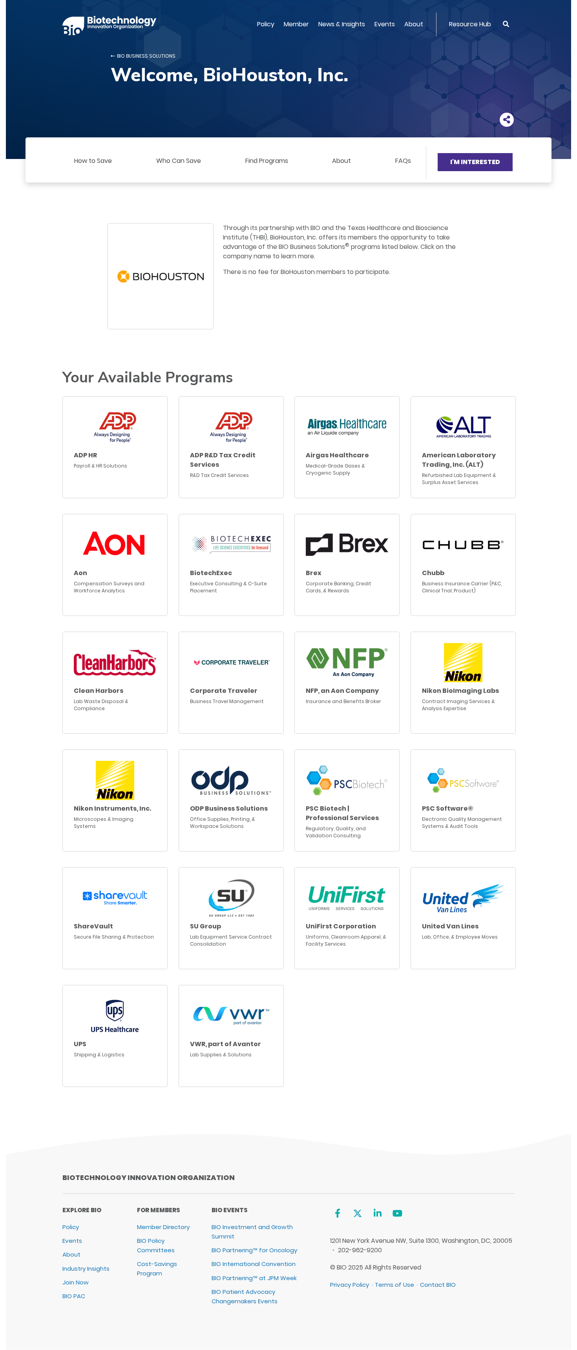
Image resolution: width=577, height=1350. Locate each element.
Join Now (75, 1282)
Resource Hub (470, 24)
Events (384, 24)
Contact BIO (438, 1285)
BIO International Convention (254, 1264)
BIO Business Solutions (146, 56)
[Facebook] (337, 1213)
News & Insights (341, 24)
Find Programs (266, 160)
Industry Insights (86, 1268)
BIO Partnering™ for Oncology (254, 1250)
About (413, 24)
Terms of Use (394, 1285)
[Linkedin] (377, 1213)
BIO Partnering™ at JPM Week (254, 1278)
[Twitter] (357, 1213)
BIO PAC (73, 1296)
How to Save (93, 160)
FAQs (403, 160)
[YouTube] (397, 1213)
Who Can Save (178, 160)
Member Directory (163, 1227)
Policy (265, 24)
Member (296, 24)
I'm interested (475, 161)
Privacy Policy (349, 1285)
